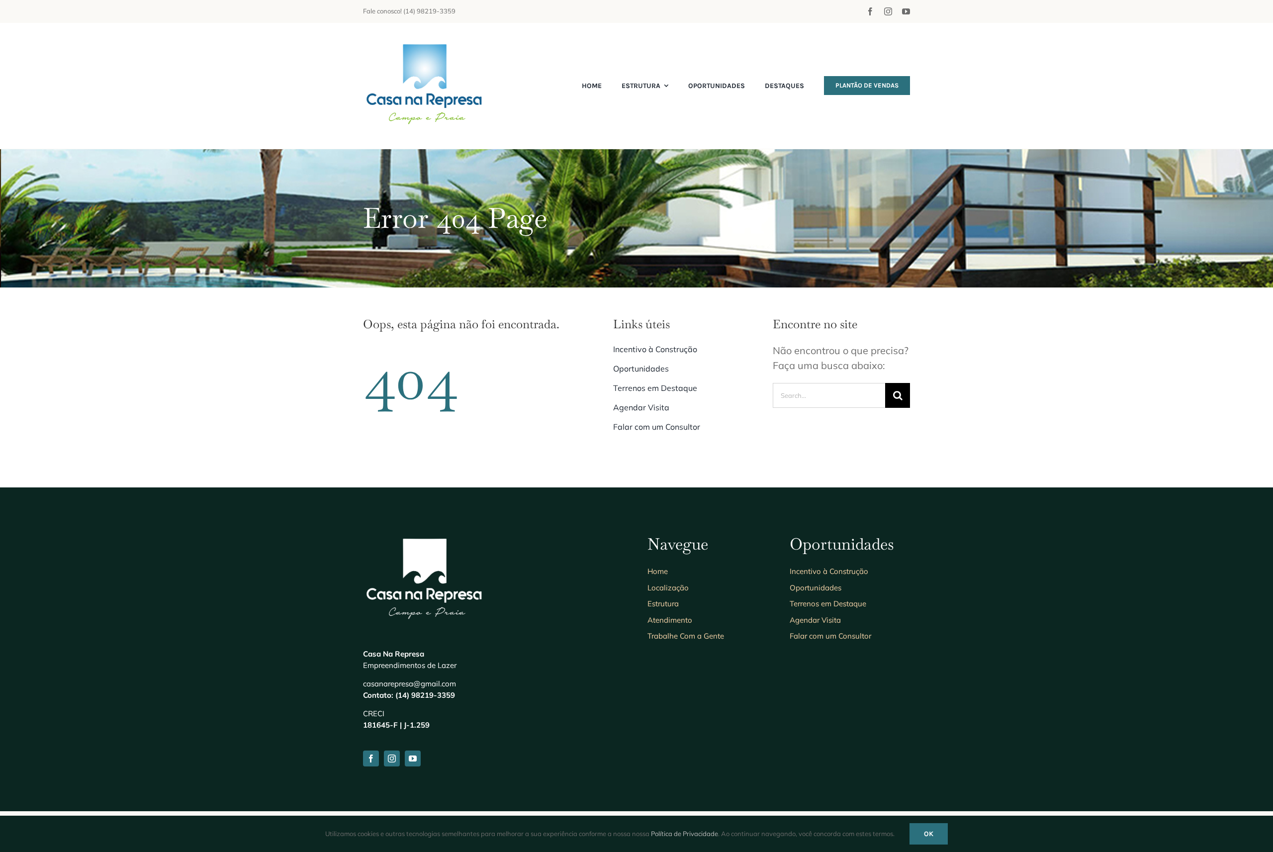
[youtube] (906, 11)
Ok (928, 834)
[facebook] (870, 11)
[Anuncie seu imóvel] (425, 42)
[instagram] (888, 11)
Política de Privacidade (684, 834)
